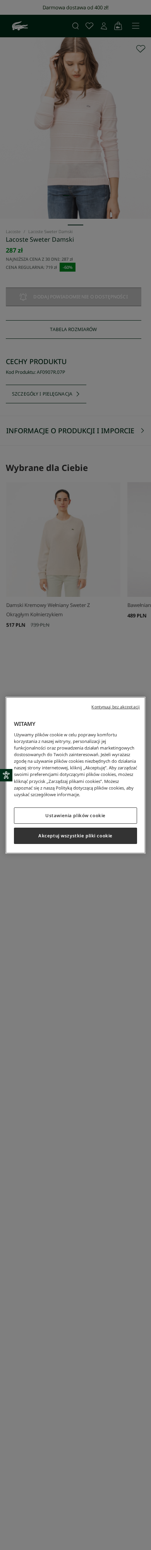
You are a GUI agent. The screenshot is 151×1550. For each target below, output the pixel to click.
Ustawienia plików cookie (75, 815)
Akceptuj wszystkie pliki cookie (75, 836)
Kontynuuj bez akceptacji (115, 706)
